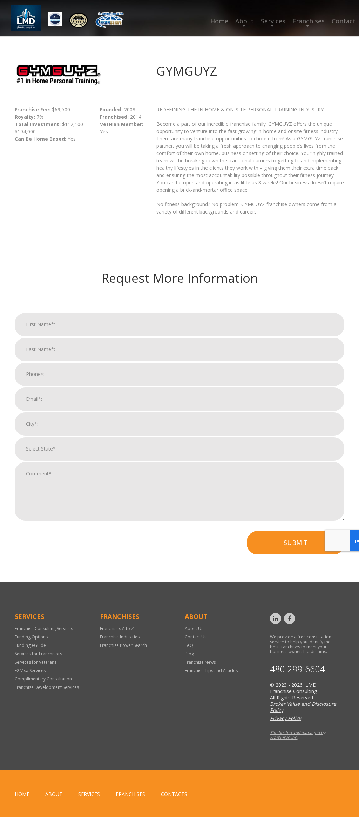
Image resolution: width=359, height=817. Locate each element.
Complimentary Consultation (43, 679)
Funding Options (31, 637)
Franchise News (200, 662)
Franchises (308, 21)
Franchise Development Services (47, 687)
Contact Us (195, 637)
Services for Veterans (35, 662)
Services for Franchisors (38, 654)
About (244, 21)
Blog (189, 654)
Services (273, 21)
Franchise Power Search (123, 645)
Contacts (174, 794)
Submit (296, 542)
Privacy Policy (285, 718)
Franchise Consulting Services (44, 628)
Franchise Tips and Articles (211, 670)
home (22, 794)
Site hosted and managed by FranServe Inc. (297, 734)
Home (219, 21)
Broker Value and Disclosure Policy (303, 706)
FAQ (189, 645)
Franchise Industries (120, 637)
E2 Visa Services (30, 670)
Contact (343, 21)
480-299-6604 (297, 669)
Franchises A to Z (117, 628)
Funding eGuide (30, 645)
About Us (194, 628)
